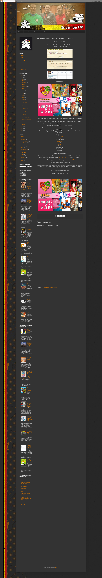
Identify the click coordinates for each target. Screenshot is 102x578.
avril (23, 95)
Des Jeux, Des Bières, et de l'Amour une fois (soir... (26, 121)
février (23, 99)
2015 (22, 130)
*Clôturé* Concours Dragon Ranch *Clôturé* (29, 404)
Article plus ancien (78, 284)
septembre (24, 86)
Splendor (29, 229)
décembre (24, 80)
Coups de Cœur (24, 141)
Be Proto (22, 138)
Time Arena (60, 136)
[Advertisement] (60, 272)
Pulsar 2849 (24, 104)
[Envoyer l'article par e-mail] (55, 215)
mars (23, 97)
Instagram (23, 58)
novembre (24, 82)
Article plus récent (41, 284)
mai (23, 93)
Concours (43, 217)
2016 (22, 128)
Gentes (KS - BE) (25, 117)
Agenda (36, 31)
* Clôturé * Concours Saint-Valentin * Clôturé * (26, 113)
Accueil (59, 284)
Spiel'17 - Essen (29, 330)
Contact (42, 31)
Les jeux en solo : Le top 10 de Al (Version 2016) (29, 217)
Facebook (23, 55)
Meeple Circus (25, 116)
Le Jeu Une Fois (24, 149)
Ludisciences (23, 152)
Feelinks (29, 283)
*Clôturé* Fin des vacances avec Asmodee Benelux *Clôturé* (26, 498)
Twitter (22, 57)
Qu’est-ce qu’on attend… (29, 358)
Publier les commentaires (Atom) (50, 287)
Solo (22, 159)
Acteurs (22, 136)
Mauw (28, 312)
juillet (23, 90)
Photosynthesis (25, 110)
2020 (22, 75)
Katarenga (59, 141)
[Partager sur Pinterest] (64, 216)
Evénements (23, 146)
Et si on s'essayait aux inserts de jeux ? (29, 201)
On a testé (23, 155)
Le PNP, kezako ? (24, 486)
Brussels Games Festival (26, 68)
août (23, 88)
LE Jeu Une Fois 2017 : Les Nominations (26, 494)
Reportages (23, 157)
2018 (22, 79)
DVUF (22, 144)
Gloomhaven (23, 488)
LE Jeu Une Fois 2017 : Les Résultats (26, 483)
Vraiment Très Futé (25, 502)
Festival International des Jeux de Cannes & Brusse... (27, 107)
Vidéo (22, 160)
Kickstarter (23, 504)
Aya (28, 256)
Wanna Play (23, 69)
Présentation (28, 31)
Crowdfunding (24, 142)
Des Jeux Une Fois (63, 157)
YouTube (23, 60)
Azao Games (28, 243)
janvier (23, 124)
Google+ (22, 62)
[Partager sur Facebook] (62, 216)
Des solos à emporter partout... (26, 101)
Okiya (59, 144)
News (22, 154)
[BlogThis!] (59, 216)
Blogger (56, 567)
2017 (22, 126)
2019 (22, 77)
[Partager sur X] (61, 216)
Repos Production (29, 270)
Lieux (22, 151)
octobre (24, 84)
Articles (20, 31)
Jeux (22, 147)
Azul (22, 491)
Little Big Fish (59, 138)
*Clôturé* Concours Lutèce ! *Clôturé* (29, 447)
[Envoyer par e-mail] (58, 216)
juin (23, 92)
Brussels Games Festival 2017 (29, 389)
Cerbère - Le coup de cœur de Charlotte (25, 507)
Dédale (28, 299)
